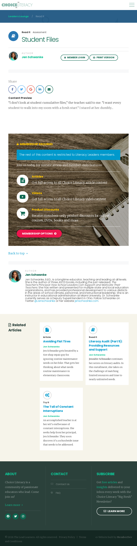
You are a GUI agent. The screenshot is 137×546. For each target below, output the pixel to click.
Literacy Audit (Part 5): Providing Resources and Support (105, 345)
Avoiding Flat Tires (57, 341)
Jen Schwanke (32, 57)
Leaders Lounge (18, 16)
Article (47, 337)
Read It (26, 32)
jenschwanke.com (86, 301)
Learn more (13, 505)
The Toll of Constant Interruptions (58, 409)
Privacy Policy (67, 537)
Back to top (16, 253)
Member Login (76, 57)
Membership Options (37, 234)
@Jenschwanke (44, 301)
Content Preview (20, 98)
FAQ (58, 493)
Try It (46, 402)
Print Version (105, 57)
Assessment (39, 32)
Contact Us (63, 484)
